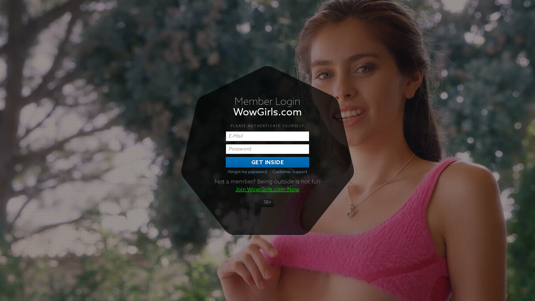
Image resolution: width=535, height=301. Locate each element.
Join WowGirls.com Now (267, 189)
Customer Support (290, 172)
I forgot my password (247, 172)
